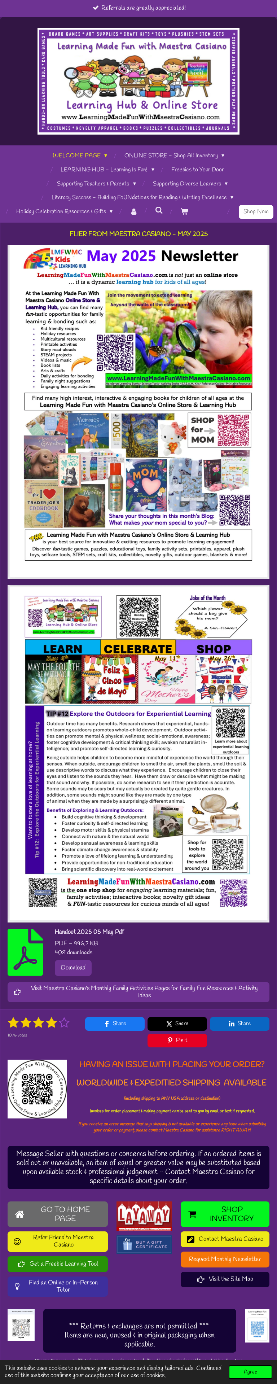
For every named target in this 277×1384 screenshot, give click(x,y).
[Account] (133, 212)
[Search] (159, 210)
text (228, 1111)
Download (73, 968)
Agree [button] (250, 1372)
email (214, 1111)
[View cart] (184, 212)
